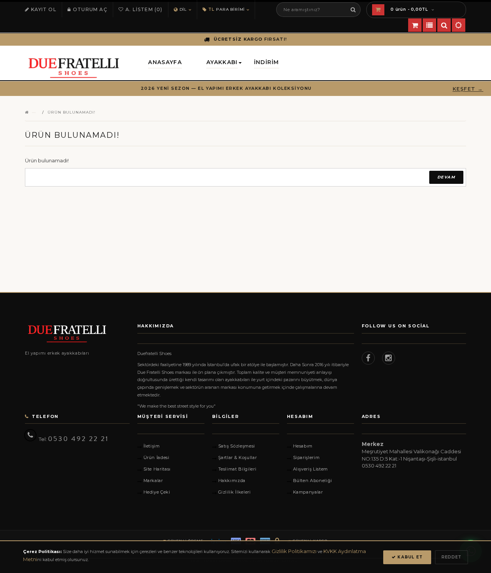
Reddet (451, 557)
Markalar (153, 480)
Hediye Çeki (156, 492)
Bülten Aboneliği (313, 480)
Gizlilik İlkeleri (234, 492)
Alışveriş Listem (310, 469)
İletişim (151, 446)
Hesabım (303, 446)
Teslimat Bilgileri (237, 469)
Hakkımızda (232, 480)
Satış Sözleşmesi (236, 446)
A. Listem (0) (144, 9)
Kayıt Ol (43, 9)
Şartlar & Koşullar (237, 457)
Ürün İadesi (156, 457)
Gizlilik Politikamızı (294, 551)
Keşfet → (468, 89)
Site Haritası (157, 469)
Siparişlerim (306, 457)
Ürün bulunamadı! (72, 112)
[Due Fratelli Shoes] (77, 333)
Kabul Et (409, 557)
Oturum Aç (90, 9)
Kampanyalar (308, 492)
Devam (446, 177)
